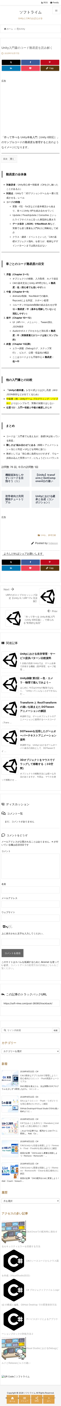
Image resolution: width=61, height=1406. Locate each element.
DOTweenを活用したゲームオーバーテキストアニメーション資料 (38, 735)
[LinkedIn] (11, 68)
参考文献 (52, 535)
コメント (6, 851)
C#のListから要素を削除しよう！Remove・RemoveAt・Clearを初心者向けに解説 (39, 1170)
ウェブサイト (8, 912)
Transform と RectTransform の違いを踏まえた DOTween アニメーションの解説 (38, 706)
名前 (3, 884)
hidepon (53, 543)
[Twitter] (11, 62)
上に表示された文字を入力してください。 (23, 933)
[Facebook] (30, 62)
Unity (22, 29)
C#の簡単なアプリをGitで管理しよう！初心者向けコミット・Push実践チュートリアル (39, 1078)
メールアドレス (9, 898)
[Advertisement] (28, 107)
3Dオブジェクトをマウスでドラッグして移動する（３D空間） (37, 764)
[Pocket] (30, 68)
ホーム (10, 29)
